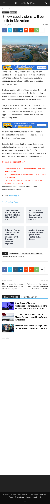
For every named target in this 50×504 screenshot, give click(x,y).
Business (43, 495)
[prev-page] (3, 337)
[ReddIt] (31, 30)
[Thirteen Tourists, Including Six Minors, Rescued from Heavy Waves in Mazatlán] (8, 317)
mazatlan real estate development (13, 256)
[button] (4, 3)
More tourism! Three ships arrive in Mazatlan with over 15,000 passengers (12, 286)
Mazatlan (11, 9)
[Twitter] (10, 30)
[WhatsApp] (36, 30)
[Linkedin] (20, 30)
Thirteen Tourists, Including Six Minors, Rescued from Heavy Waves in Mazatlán (31, 317)
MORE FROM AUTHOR (29, 297)
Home (4, 9)
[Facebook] (4, 30)
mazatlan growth (14, 253)
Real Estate (13, 12)
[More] (42, 30)
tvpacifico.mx (14, 196)
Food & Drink (37, 497)
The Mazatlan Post (10, 202)
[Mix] (26, 30)
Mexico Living (19, 497)
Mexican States (23, 495)
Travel (11, 497)
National (13, 495)
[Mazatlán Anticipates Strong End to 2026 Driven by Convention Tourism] (8, 328)
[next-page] (7, 337)
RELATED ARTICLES (11, 297)
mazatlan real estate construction (32, 253)
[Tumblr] (15, 30)
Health (28, 497)
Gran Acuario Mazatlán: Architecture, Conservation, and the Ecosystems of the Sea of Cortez (31, 306)
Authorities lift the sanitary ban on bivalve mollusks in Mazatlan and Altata (37, 286)
